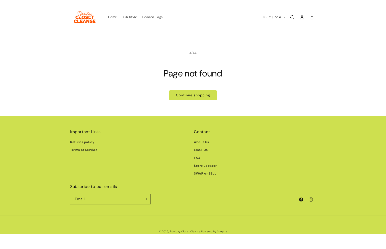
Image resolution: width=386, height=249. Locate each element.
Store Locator (205, 166)
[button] (292, 17)
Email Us (201, 150)
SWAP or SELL (205, 173)
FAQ (197, 158)
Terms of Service (83, 150)
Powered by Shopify (214, 231)
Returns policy (82, 142)
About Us (201, 142)
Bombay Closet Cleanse (185, 231)
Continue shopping (193, 95)
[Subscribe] (145, 199)
